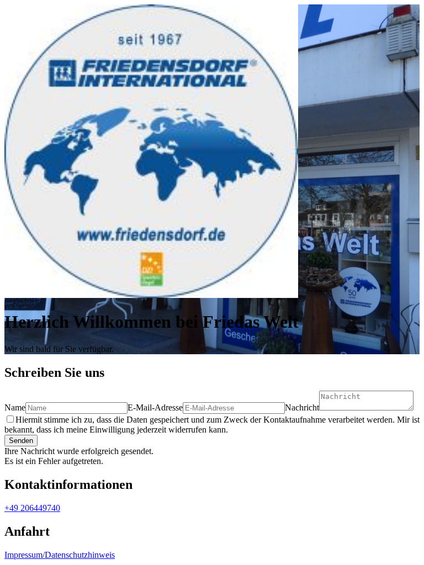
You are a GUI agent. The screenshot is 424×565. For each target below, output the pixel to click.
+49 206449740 (32, 508)
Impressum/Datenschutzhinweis (59, 554)
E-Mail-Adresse (155, 407)
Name (14, 407)
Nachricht (302, 407)
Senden (21, 440)
